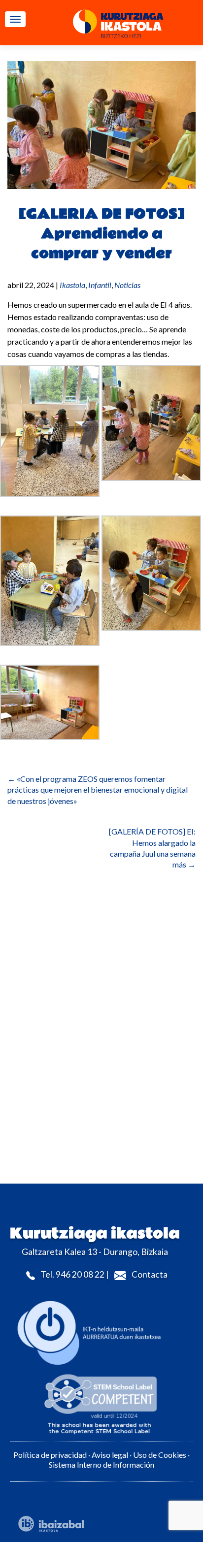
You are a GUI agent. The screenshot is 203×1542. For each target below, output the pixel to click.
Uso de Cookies (160, 1454)
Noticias (127, 284)
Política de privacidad (50, 1454)
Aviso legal (110, 1454)
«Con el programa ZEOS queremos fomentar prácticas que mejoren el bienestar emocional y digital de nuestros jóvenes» (97, 789)
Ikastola (72, 284)
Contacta (150, 1274)
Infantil (99, 284)
